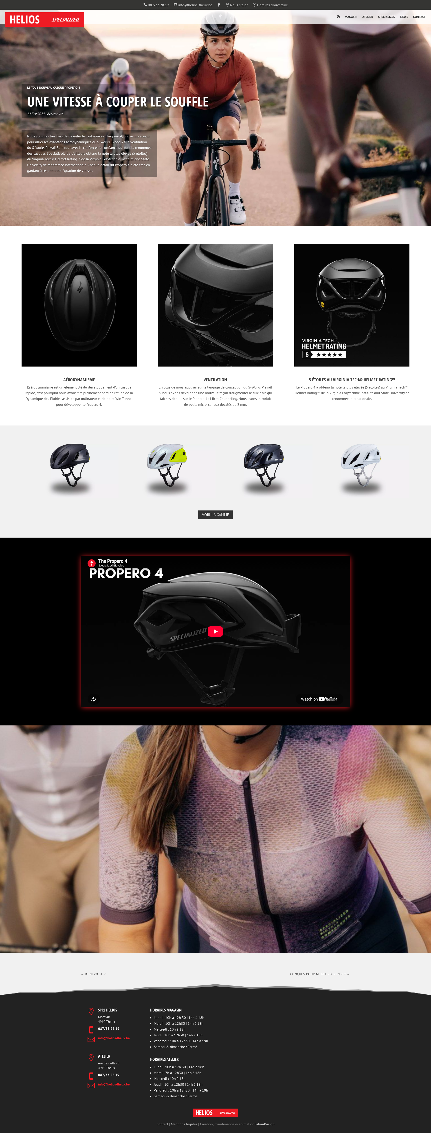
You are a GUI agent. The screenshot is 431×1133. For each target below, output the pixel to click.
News (404, 17)
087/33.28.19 (156, 5)
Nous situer (237, 5)
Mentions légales (184, 1124)
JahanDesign (265, 1124)
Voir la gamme (215, 514)
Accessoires (55, 113)
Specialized (386, 17)
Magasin (351, 17)
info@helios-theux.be (193, 5)
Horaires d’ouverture (270, 5)
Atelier (367, 17)
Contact (419, 17)
